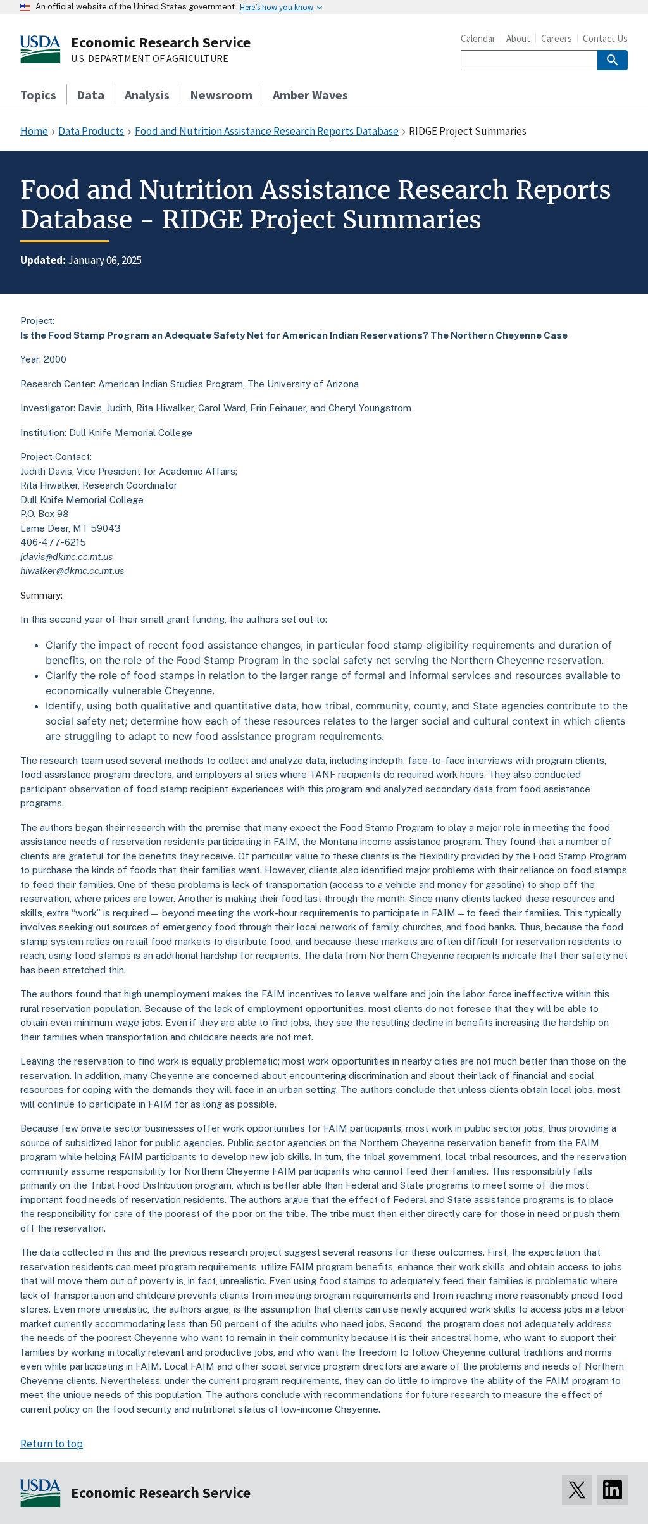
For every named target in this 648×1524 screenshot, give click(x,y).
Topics (38, 95)
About (518, 38)
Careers (556, 38)
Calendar (478, 38)
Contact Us (605, 38)
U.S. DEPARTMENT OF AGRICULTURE (149, 59)
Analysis (147, 95)
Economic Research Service (161, 42)
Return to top (51, 1444)
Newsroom (221, 95)
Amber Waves (310, 95)
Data (90, 95)
